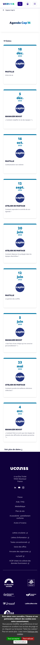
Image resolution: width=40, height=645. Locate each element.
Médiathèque (20, 506)
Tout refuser (28, 638)
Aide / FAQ (20, 502)
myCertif (19, 556)
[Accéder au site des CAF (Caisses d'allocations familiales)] (31, 582)
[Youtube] (19, 487)
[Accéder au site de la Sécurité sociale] (8, 582)
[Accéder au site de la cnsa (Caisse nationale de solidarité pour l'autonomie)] (9, 613)
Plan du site (20, 511)
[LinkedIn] (15, 487)
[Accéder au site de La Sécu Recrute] (31, 603)
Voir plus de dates (12, 449)
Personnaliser (20, 642)
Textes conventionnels (18, 542)
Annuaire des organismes (19, 551)
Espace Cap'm (10, 10)
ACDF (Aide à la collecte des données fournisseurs (20, 562)
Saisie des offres (20, 547)
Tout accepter (13, 638)
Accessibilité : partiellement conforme (20, 517)
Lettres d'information (19, 537)
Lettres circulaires (18, 533)
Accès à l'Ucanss (20, 523)
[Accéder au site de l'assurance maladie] (9, 594)
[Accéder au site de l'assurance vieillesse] (31, 594)
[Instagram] (23, 487)
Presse (20, 497)
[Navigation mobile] (35, 4)
